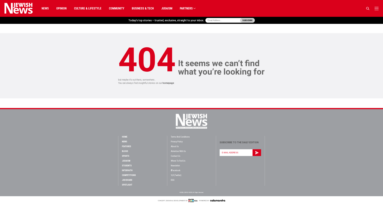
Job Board (127, 180)
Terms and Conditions (180, 137)
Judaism (166, 8)
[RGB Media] (194, 200)
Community (116, 8)
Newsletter (175, 165)
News (45, 8)
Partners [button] (186, 8)
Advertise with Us (178, 151)
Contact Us (175, 156)
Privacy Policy (177, 141)
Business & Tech (143, 8)
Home (124, 137)
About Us (175, 146)
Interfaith (127, 170)
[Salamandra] (217, 200)
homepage (168, 83)
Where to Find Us (178, 161)
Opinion (61, 8)
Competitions (129, 175)
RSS (172, 180)
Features (126, 146)
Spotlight (127, 185)
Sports (125, 156)
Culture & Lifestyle (87, 8)
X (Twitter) (177, 175)
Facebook (176, 170)
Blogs (125, 151)
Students (127, 165)
